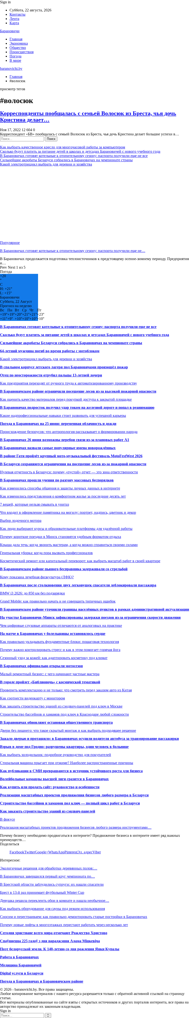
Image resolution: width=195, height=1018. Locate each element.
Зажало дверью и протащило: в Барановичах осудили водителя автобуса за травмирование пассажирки (89, 739)
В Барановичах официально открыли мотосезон (41, 666)
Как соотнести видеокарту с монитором (32, 698)
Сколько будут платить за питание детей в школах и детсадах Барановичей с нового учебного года (80, 151)
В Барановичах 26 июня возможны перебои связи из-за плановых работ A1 (64, 440)
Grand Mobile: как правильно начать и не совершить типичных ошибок (58, 601)
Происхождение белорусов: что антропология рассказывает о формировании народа (68, 432)
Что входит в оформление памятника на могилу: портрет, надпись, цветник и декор (68, 512)
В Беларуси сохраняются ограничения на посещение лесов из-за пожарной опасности (73, 464)
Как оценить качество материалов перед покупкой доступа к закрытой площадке (66, 399)
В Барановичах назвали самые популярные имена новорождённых (58, 448)
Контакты (17, 14)
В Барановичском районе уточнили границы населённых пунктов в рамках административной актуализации (94, 609)
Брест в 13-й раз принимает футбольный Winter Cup (42, 892)
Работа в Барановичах (19, 957)
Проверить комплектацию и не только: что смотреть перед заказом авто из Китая (66, 690)
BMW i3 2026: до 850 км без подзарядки (32, 593)
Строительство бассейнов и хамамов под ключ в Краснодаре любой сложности (64, 714)
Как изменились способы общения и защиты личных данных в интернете (60, 488)
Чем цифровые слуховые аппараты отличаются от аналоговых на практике (61, 625)
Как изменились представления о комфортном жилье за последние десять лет (63, 496)
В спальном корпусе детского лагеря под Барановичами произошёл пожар (64, 367)
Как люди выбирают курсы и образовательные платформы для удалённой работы (66, 529)
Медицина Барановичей (20, 965)
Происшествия (22, 52)
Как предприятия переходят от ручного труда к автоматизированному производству (68, 383)
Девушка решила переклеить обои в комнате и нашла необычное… (54, 901)
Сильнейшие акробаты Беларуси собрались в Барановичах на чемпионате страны (66, 160)
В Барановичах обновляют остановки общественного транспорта (56, 722)
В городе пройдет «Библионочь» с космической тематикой (50, 682)
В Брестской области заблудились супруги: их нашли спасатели (52, 884)
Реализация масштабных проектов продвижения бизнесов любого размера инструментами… (75, 827)
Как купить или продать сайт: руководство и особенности (49, 787)
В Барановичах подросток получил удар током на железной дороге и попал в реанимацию (77, 407)
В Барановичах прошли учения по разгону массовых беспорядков (57, 480)
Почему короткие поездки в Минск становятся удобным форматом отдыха (60, 537)
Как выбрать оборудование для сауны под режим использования (52, 909)
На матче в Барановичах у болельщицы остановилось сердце (52, 634)
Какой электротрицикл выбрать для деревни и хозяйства (46, 164)
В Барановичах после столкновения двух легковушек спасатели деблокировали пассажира (78, 585)
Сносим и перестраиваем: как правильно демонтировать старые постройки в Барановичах (73, 917)
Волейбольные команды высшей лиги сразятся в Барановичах (54, 779)
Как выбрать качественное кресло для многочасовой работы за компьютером (62, 147)
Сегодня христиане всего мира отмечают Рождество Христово (53, 933)
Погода (15, 56)
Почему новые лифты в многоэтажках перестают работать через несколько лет (64, 925)
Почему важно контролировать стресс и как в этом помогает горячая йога (60, 650)
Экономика (19, 43)
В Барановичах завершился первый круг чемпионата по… (47, 876)
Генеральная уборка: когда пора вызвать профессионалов (46, 553)
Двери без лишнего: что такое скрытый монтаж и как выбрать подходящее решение (68, 730)
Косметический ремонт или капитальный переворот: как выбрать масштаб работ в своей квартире (80, 561)
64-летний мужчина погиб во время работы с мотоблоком (49, 351)
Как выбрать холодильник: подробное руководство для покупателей (55, 755)
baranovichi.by (11, 69)
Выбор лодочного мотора (20, 521)
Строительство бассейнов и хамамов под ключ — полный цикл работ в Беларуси (70, 803)
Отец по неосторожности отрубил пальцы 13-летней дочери (51, 375)
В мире (15, 60)
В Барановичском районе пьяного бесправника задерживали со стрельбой (63, 569)
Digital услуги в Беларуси (21, 973)
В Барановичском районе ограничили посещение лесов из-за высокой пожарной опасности (78, 391)
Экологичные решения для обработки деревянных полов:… (48, 868)
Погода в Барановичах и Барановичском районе (41, 981)
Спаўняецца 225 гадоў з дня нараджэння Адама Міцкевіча (50, 941)
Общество (18, 48)
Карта (14, 23)
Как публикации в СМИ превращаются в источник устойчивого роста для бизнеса (71, 771)
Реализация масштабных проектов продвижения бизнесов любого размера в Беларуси (74, 795)
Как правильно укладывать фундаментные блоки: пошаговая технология (59, 642)
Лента (14, 19)
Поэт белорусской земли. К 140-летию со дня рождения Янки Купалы (59, 949)
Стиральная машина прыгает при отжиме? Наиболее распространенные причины (66, 763)
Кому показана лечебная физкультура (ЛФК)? (37, 577)
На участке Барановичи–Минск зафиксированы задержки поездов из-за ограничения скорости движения (90, 617)
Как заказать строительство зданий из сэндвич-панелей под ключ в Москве (61, 706)
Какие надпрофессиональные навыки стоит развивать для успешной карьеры (63, 416)
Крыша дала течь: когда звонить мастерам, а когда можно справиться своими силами (69, 545)
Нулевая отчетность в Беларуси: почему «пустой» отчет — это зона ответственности (69, 472)
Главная (16, 39)
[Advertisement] (97, 203)
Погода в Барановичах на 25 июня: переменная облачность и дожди (58, 424)
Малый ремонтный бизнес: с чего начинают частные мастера (49, 674)
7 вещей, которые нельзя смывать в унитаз (34, 504)
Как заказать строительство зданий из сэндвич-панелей (47, 811)
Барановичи (10, 31)
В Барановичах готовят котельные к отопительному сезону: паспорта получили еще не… (72, 251)
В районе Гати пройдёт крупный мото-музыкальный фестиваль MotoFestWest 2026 (71, 456)
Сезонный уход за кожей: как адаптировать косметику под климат (53, 658)
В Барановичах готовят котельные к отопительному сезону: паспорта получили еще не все (74, 156)
